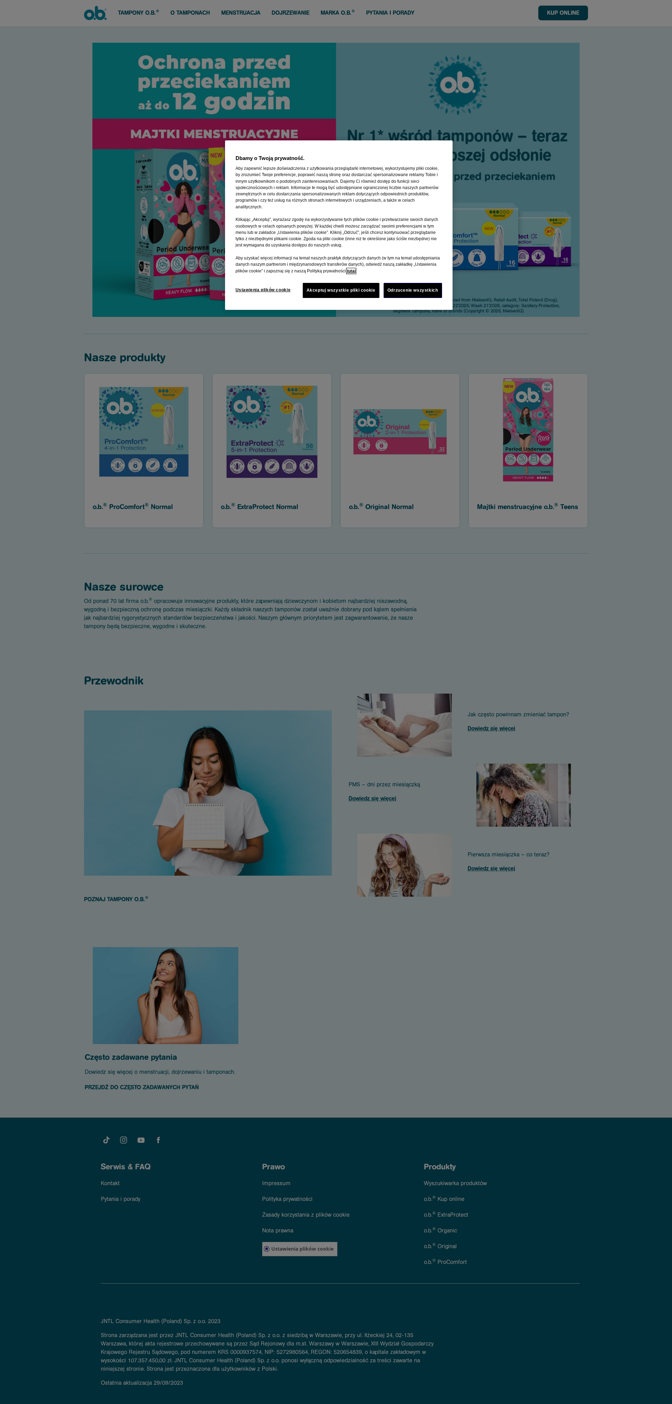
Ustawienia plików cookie (263, 289)
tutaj (351, 271)
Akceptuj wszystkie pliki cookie (341, 290)
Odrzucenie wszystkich (412, 290)
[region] (339, 225)
